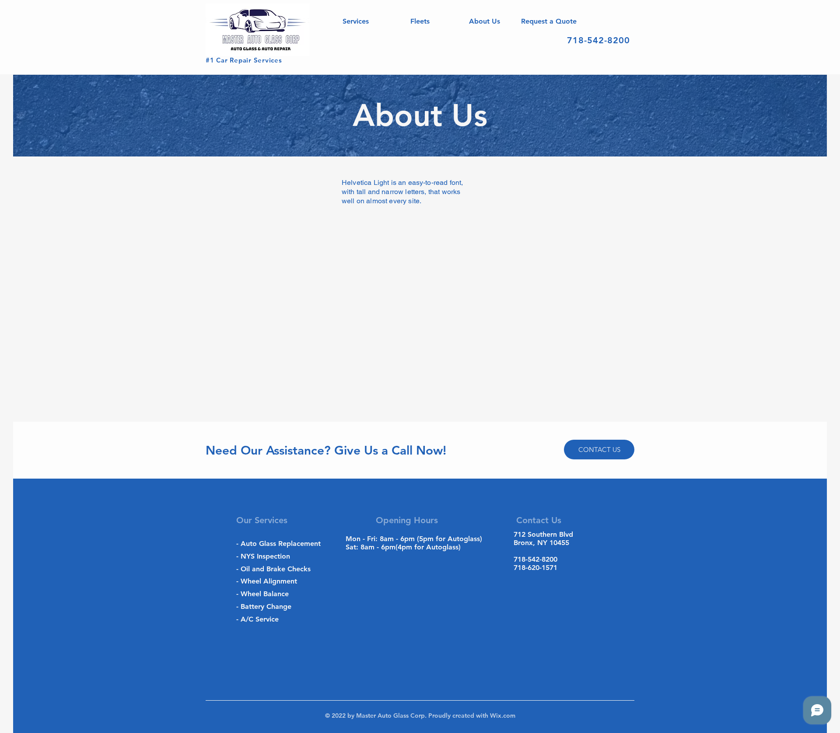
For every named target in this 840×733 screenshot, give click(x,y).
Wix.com (501, 715)
